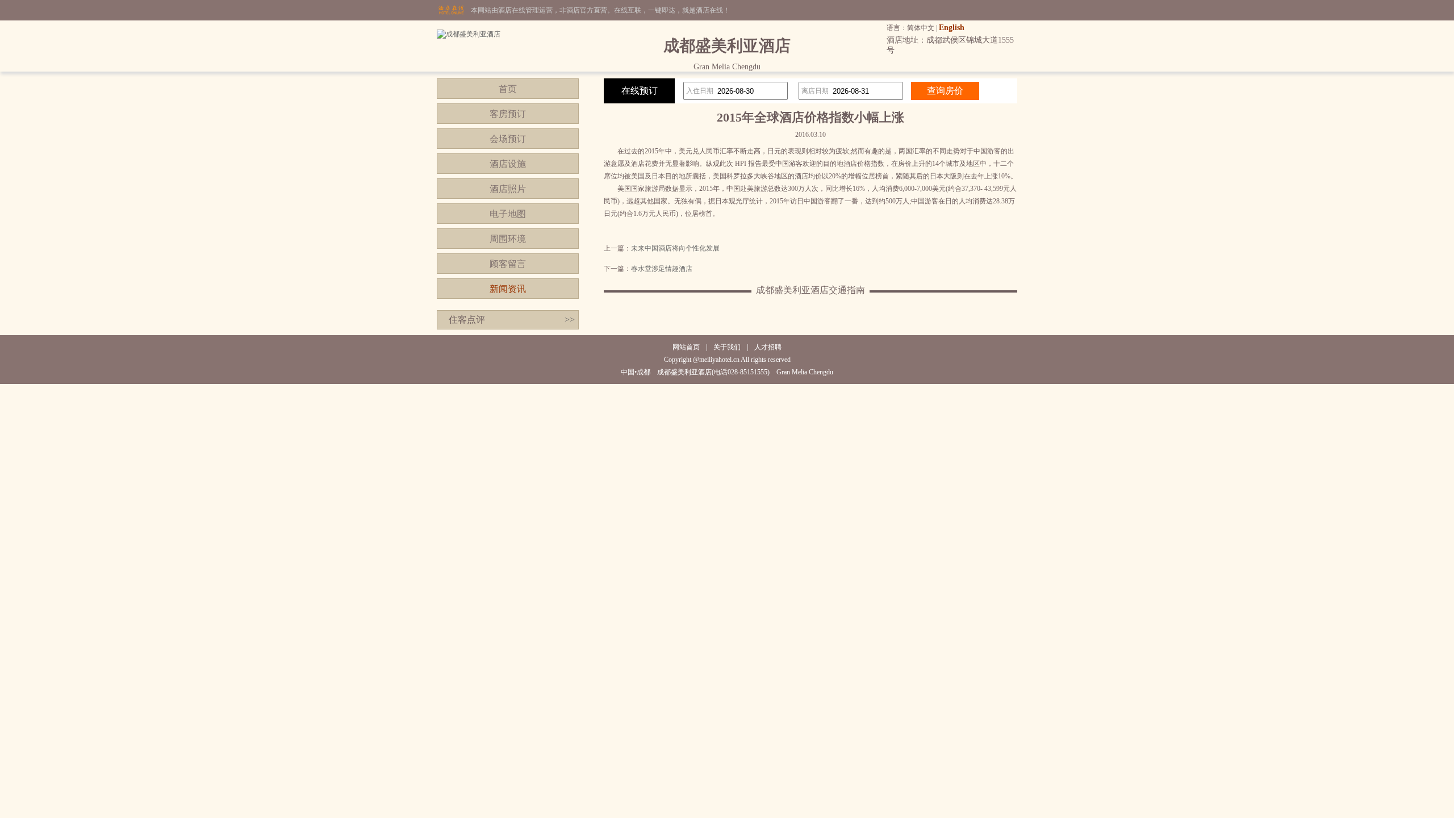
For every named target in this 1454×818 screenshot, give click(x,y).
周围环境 (508, 239)
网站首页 (686, 347)
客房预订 (508, 114)
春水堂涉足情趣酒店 (661, 269)
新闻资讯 (508, 289)
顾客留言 (508, 264)
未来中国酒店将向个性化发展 (675, 248)
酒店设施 (508, 164)
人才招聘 (768, 347)
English (951, 27)
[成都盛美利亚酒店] (468, 34)
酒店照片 (508, 189)
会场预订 (508, 139)
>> (570, 319)
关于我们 (727, 347)
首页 (508, 89)
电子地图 (508, 214)
